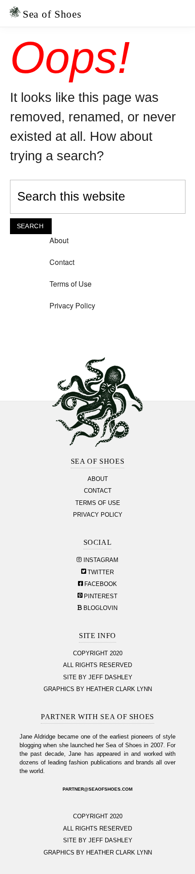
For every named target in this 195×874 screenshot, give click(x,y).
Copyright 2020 (97, 653)
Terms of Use (70, 284)
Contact (61, 262)
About (58, 240)
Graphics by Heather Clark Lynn (98, 689)
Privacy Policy (72, 305)
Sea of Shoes (52, 14)
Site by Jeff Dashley (97, 677)
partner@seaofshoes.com (97, 789)
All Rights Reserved (97, 665)
